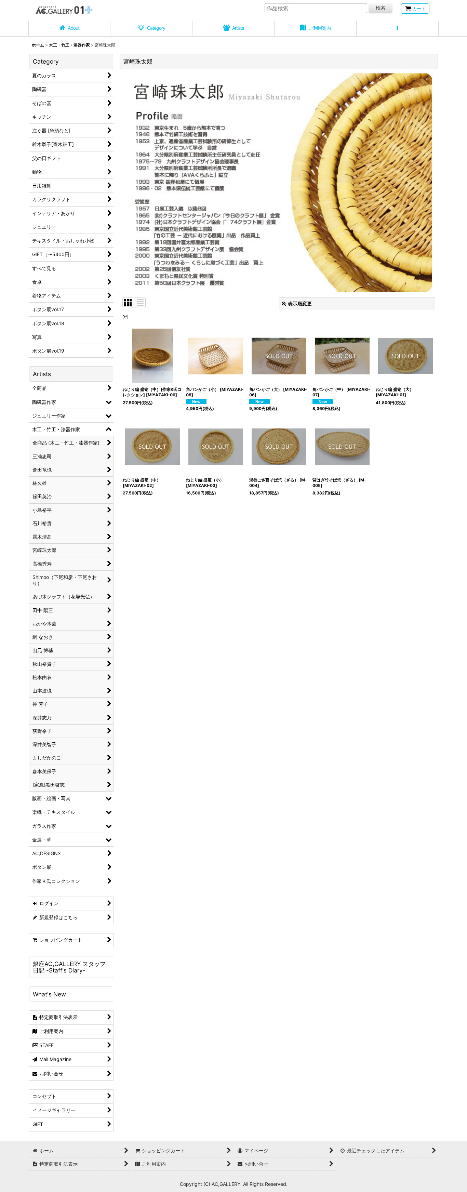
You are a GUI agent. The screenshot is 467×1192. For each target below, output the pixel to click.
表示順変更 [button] (300, 303)
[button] (398, 28)
